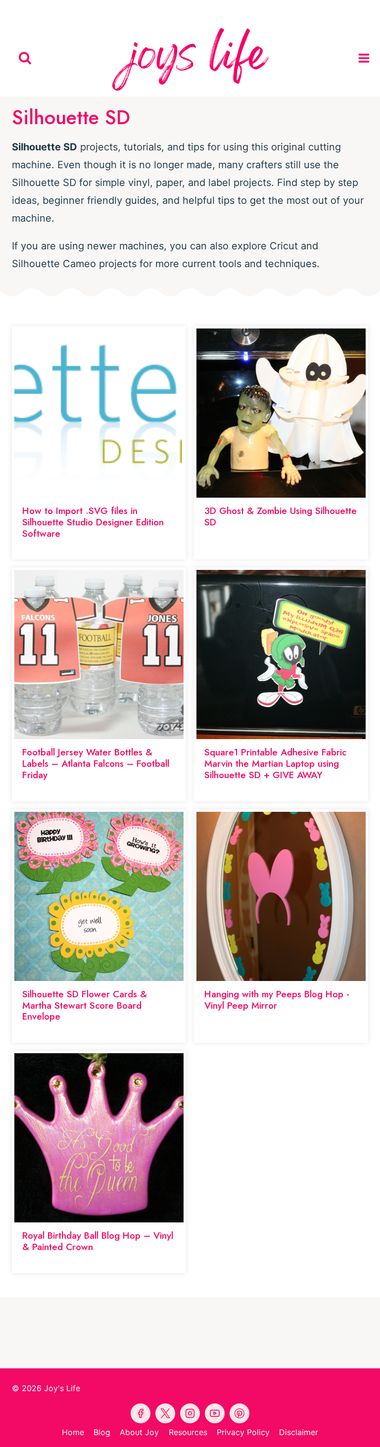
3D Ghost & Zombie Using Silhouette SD (280, 516)
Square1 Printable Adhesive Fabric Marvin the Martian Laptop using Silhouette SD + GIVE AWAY (275, 764)
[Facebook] (144, 10)
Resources (188, 1432)
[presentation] (99, 413)
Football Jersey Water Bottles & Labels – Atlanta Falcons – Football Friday (95, 764)
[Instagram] (235, 10)
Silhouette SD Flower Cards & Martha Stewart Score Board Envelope (84, 1005)
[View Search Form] (25, 58)
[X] (213, 10)
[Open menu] (366, 58)
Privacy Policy (243, 1432)
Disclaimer (298, 1432)
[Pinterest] (167, 10)
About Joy (139, 1432)
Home (73, 1432)
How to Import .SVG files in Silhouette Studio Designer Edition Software (93, 522)
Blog (102, 1432)
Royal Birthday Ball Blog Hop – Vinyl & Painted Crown (97, 1241)
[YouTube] (190, 10)
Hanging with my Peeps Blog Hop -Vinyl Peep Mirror (276, 999)
